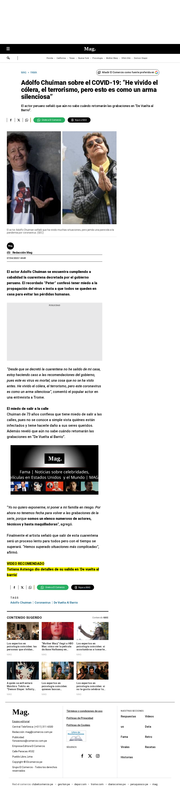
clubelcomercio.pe (43, 784)
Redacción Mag (22, 252)
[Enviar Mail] (9, 252)
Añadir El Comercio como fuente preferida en (128, 72)
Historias (127, 757)
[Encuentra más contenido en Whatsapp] (27, 120)
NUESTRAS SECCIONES (132, 711)
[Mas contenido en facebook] (82, 756)
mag (155, 784)
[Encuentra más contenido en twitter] (19, 120)
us (122, 726)
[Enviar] (8, 58)
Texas (72, 58)
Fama (124, 737)
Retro (148, 737)
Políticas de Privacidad (79, 718)
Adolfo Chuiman (20, 602)
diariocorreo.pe (117, 784)
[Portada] (20, 718)
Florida (50, 58)
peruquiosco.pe (139, 784)
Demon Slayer (140, 58)
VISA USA (125, 58)
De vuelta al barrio (66, 602)
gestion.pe (64, 784)
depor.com (80, 784)
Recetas (150, 747)
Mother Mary (112, 58)
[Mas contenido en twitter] (90, 756)
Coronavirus (43, 602)
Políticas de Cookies (78, 725)
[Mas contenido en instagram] (98, 756)
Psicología (97, 58)
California (61, 58)
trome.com (97, 784)
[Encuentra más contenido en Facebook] (11, 120)
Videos (149, 716)
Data (148, 726)
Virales (125, 747)
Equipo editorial (21, 721)
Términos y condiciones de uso (84, 711)
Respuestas (128, 716)
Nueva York (83, 58)
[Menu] (10, 49)
